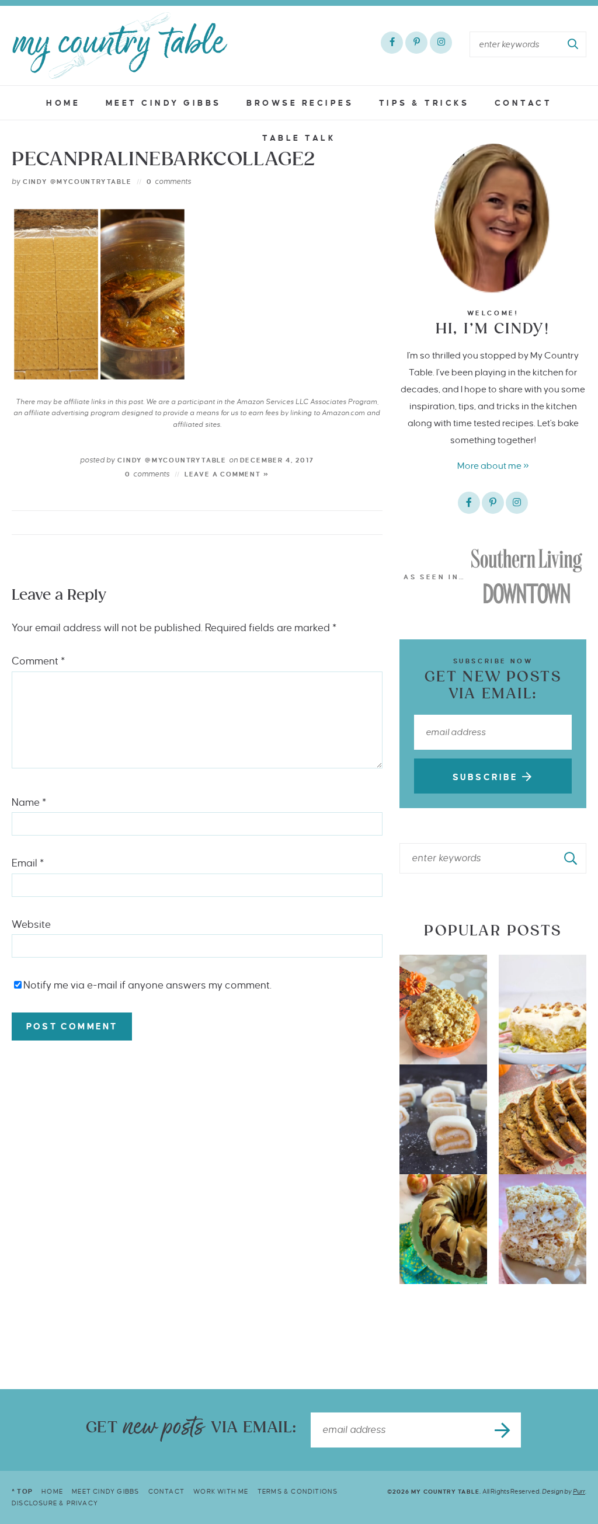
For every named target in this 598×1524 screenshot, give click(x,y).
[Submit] (573, 44)
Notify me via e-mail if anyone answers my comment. (147, 985)
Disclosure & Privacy (55, 1502)
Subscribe (487, 777)
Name (29, 802)
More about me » (493, 466)
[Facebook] (392, 43)
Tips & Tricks (424, 103)
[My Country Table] (120, 45)
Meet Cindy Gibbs (163, 103)
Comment (38, 661)
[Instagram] (441, 43)
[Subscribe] (503, 1430)
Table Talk (299, 138)
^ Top (22, 1491)
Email (28, 863)
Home (63, 103)
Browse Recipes (299, 103)
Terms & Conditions (298, 1491)
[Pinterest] (416, 43)
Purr (579, 1491)
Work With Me (220, 1491)
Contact (523, 103)
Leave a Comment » (227, 474)
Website (31, 924)
